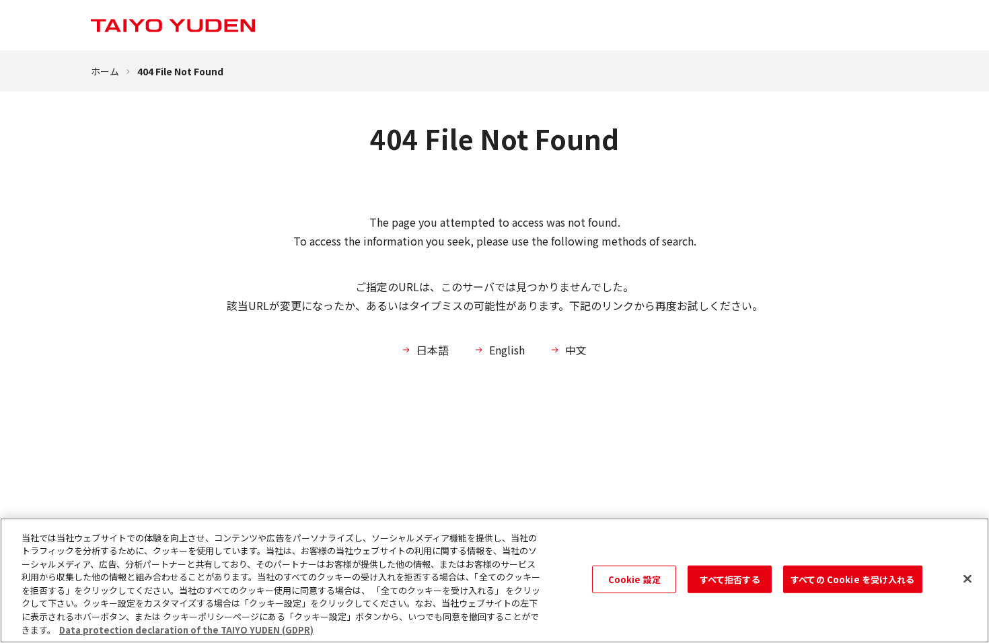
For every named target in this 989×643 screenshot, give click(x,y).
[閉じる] (967, 578)
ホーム (105, 71)
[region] (494, 580)
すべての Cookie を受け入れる (852, 579)
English (507, 350)
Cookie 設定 (634, 579)
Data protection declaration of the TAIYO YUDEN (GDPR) (186, 629)
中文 (576, 350)
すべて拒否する (730, 579)
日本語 (432, 350)
